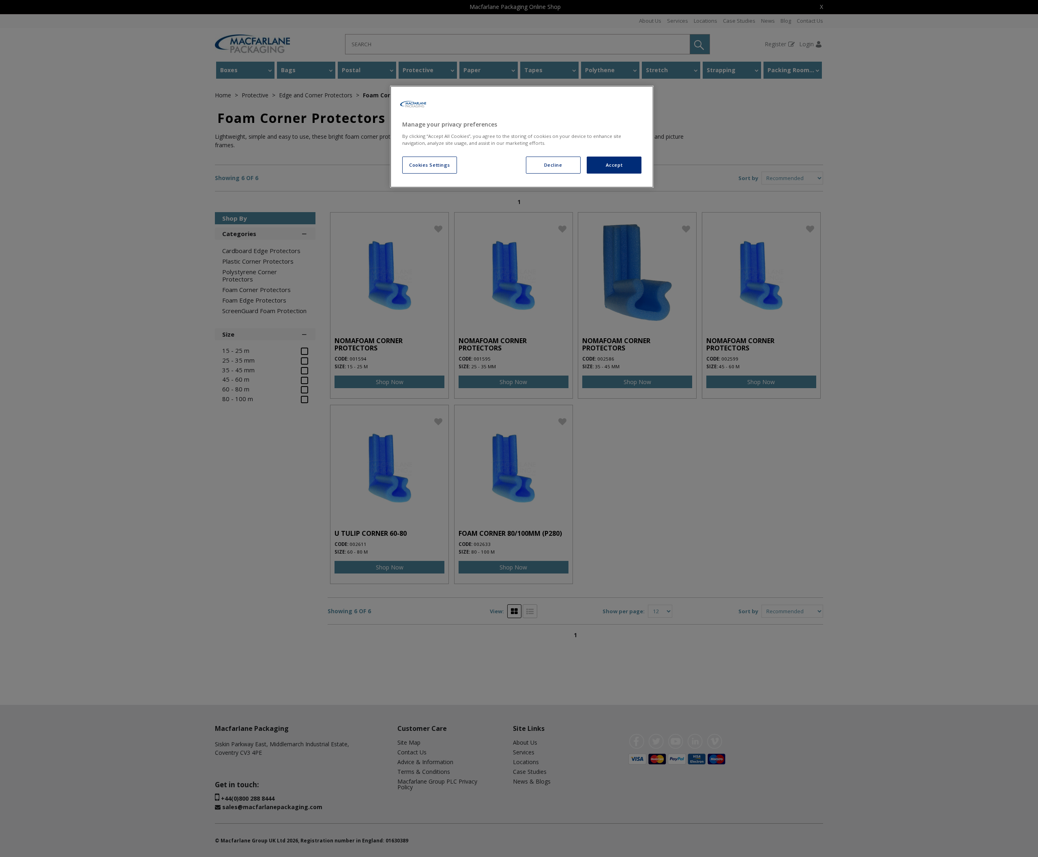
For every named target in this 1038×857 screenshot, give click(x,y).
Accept (614, 165)
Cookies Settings (429, 165)
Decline (553, 165)
